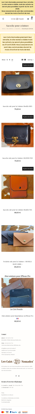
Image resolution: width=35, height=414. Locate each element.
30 (12, 60)
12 (7, 60)
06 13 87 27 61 (9, 338)
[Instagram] (18, 376)
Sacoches (17, 28)
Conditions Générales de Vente (10, 398)
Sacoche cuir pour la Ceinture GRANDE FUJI (18, 158)
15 (9, 60)
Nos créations (10, 28)
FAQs (2, 393)
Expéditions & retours (7, 395)
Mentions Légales (6, 400)
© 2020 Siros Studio (6, 409)
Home (3, 28)
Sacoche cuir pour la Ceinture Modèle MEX (17, 106)
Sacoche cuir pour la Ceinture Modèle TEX (17, 210)
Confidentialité (5, 402)
